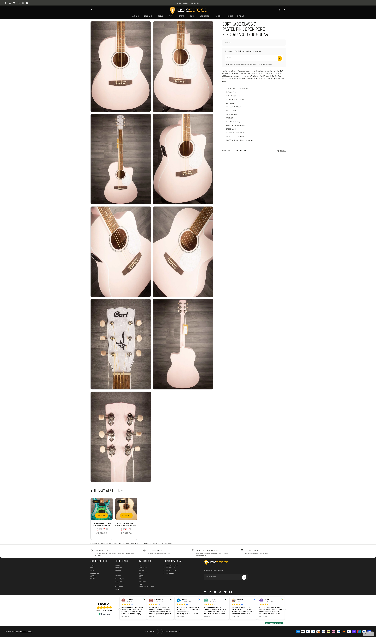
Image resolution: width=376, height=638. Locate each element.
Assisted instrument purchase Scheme (146, 586)
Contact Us (117, 589)
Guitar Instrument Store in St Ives (170, 570)
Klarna (91, 580)
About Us (92, 565)
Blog (91, 569)
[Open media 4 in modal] (183, 159)
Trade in (140, 578)
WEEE (140, 573)
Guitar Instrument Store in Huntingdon (171, 565)
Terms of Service (265, 64)
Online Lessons (93, 576)
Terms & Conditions (143, 572)
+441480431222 (119, 586)
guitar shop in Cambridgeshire (123, 543)
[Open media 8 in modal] (183, 344)
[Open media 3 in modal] (121, 159)
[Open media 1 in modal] (121, 66)
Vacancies (141, 575)
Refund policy (141, 583)
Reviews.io (92, 578)
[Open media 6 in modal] (183, 252)
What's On (92, 570)
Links (140, 565)
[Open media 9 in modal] (121, 437)
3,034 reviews (108, 611)
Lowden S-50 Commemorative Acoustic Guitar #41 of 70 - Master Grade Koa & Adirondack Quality (126, 525)
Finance (140, 584)
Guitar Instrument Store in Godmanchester (172, 572)
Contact (91, 567)
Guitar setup (141, 576)
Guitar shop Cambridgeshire (169, 573)
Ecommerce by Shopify (26, 631)
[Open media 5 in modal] (121, 252)
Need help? (283, 150)
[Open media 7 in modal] (121, 344)
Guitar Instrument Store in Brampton (170, 569)
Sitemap (140, 569)
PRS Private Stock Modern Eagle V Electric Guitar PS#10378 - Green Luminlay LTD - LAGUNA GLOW (101, 525)
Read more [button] (125, 616)
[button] (284, 608)
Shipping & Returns (143, 567)
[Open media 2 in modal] (183, 66)
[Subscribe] (280, 58)
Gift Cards (92, 575)
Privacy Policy (254, 64)
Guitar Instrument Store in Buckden (170, 567)
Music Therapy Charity (94, 573)
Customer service (102, 550)
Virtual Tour (92, 572)
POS (17, 631)
